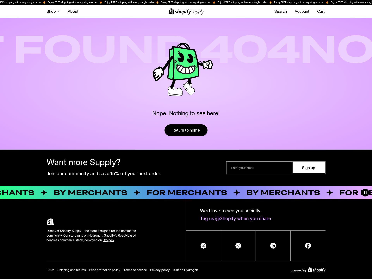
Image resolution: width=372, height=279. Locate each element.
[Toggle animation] (365, 192)
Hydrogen (95, 235)
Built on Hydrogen (185, 270)
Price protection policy (104, 270)
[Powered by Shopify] (308, 270)
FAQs (50, 270)
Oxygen (108, 240)
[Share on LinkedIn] (273, 246)
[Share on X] (203, 246)
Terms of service (135, 270)
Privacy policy (160, 270)
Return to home (186, 130)
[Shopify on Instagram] (238, 246)
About (73, 11)
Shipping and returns (71, 270)
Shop (51, 11)
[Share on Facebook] (308, 246)
